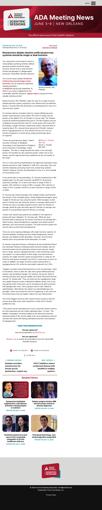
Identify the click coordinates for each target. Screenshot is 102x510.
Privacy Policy (51, 495)
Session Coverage (49, 48)
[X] (57, 482)
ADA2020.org (39, 332)
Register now (11, 339)
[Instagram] (48, 482)
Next (44, 360)
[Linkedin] (53, 482)
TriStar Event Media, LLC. (55, 490)
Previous (10, 360)
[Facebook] (44, 482)
